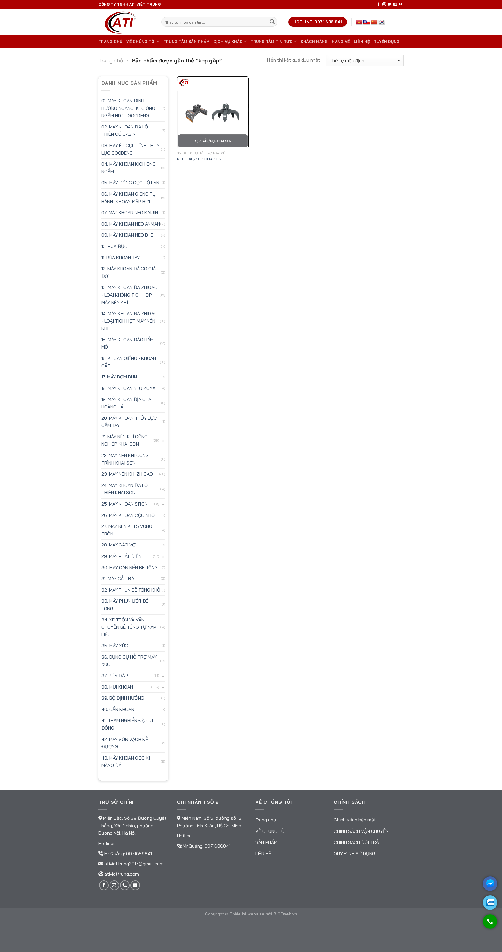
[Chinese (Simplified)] (374, 22)
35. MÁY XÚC (114, 646)
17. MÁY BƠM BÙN (119, 377)
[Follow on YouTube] (400, 4)
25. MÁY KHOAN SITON (124, 504)
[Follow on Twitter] (389, 4)
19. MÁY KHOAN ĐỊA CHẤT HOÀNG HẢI (127, 403)
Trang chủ (110, 41)
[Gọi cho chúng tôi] (490, 924)
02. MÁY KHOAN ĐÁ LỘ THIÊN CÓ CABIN (124, 130)
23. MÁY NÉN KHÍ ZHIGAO (127, 474)
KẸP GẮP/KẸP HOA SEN (199, 159)
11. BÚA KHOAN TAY (120, 257)
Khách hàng (314, 41)
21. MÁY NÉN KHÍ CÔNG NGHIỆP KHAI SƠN (124, 440)
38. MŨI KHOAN (117, 687)
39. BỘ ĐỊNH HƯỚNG (122, 698)
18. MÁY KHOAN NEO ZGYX (128, 388)
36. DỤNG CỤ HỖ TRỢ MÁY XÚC (129, 660)
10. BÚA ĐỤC (114, 246)
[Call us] (125, 885)
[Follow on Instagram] (384, 4)
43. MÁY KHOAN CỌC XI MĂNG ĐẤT (125, 761)
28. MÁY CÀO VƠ (118, 545)
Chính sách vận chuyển (361, 831)
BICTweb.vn (285, 914)
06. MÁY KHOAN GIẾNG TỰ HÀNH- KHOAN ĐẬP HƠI (128, 197)
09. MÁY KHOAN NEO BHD (127, 235)
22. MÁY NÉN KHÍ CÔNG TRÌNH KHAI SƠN (125, 459)
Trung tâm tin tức (272, 41)
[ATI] (125, 22)
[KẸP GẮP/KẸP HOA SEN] (213, 112)
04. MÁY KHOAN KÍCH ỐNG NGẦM (128, 167)
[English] (366, 22)
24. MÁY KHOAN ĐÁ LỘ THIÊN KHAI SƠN (124, 489)
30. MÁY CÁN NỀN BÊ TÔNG (129, 567)
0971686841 (139, 853)
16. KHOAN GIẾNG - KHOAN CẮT (128, 362)
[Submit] (272, 22)
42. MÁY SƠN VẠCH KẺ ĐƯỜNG (124, 743)
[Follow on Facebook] (378, 4)
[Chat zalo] (490, 902)
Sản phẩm (266, 842)
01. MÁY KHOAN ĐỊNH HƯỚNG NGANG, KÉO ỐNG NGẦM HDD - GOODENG (128, 108)
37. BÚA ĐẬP (114, 675)
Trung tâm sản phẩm (187, 41)
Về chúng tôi (140, 41)
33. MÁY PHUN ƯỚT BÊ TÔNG (124, 604)
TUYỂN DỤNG (387, 41)
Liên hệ (362, 41)
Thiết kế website (247, 914)
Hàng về (341, 41)
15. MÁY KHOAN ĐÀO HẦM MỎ (127, 343)
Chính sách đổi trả (356, 842)
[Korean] (381, 22)
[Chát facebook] (490, 883)
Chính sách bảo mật (355, 820)
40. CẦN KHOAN (117, 709)
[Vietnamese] (359, 22)
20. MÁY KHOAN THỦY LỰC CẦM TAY (129, 421)
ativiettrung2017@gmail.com (134, 864)
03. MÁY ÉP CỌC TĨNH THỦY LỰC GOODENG (130, 149)
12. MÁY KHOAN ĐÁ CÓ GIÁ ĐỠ (128, 272)
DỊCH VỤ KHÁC (228, 41)
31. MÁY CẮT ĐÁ (117, 578)
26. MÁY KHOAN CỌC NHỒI (128, 515)
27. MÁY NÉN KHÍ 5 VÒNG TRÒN (126, 530)
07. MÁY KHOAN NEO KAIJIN (129, 212)
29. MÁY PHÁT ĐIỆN (121, 556)
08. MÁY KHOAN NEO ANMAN (130, 224)
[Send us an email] (395, 4)
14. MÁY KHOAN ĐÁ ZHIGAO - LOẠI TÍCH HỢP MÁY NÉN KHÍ (129, 320)
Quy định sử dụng (354, 853)
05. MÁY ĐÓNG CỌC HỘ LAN (130, 182)
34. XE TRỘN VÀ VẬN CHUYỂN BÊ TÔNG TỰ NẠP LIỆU (128, 627)
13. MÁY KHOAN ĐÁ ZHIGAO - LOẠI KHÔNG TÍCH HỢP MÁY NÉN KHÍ (129, 294)
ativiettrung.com (121, 874)
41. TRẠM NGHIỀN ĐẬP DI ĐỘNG (127, 724)
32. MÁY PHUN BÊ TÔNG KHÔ (130, 590)
